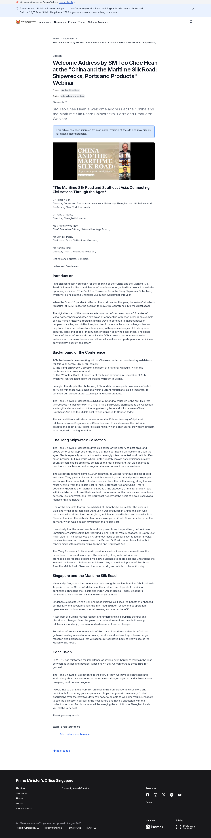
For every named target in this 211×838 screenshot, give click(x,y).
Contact (150, 802)
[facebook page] (147, 795)
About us (20, 788)
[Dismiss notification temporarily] (193, 8)
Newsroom (60, 22)
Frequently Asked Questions (76, 788)
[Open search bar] (191, 22)
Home (56, 38)
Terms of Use (74, 827)
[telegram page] (171, 795)
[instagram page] (155, 795)
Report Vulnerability (26, 827)
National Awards (24, 808)
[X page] (163, 795)
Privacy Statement (53, 827)
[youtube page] (179, 795)
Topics (82, 22)
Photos (72, 22)
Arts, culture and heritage (74, 734)
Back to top (63, 750)
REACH (89, 827)
